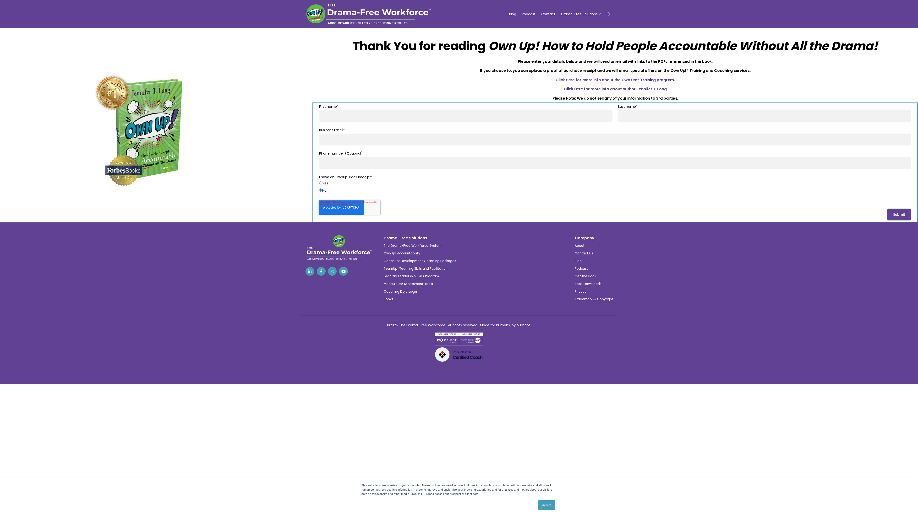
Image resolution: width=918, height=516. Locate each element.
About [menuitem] (580, 245)
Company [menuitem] (584, 238)
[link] (310, 271)
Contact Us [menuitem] (584, 253)
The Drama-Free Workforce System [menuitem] (413, 245)
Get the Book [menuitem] (585, 276)
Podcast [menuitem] (581, 268)
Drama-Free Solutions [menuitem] (405, 238)
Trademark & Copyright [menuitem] (594, 299)
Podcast (529, 14)
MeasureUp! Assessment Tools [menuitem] (408, 284)
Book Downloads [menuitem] (588, 284)
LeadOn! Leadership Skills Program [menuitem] (411, 276)
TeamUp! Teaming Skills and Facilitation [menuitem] (416, 268)
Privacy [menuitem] (580, 291)
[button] (581, 14)
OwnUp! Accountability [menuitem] (402, 253)
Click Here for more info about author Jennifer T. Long (615, 89)
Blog (512, 14)
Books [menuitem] (388, 299)
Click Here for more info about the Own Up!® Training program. (615, 80)
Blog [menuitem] (578, 261)
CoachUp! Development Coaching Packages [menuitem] (420, 261)
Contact (548, 14)
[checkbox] (615, 188)
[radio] (615, 184)
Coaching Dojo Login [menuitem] (400, 291)
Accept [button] (546, 505)
